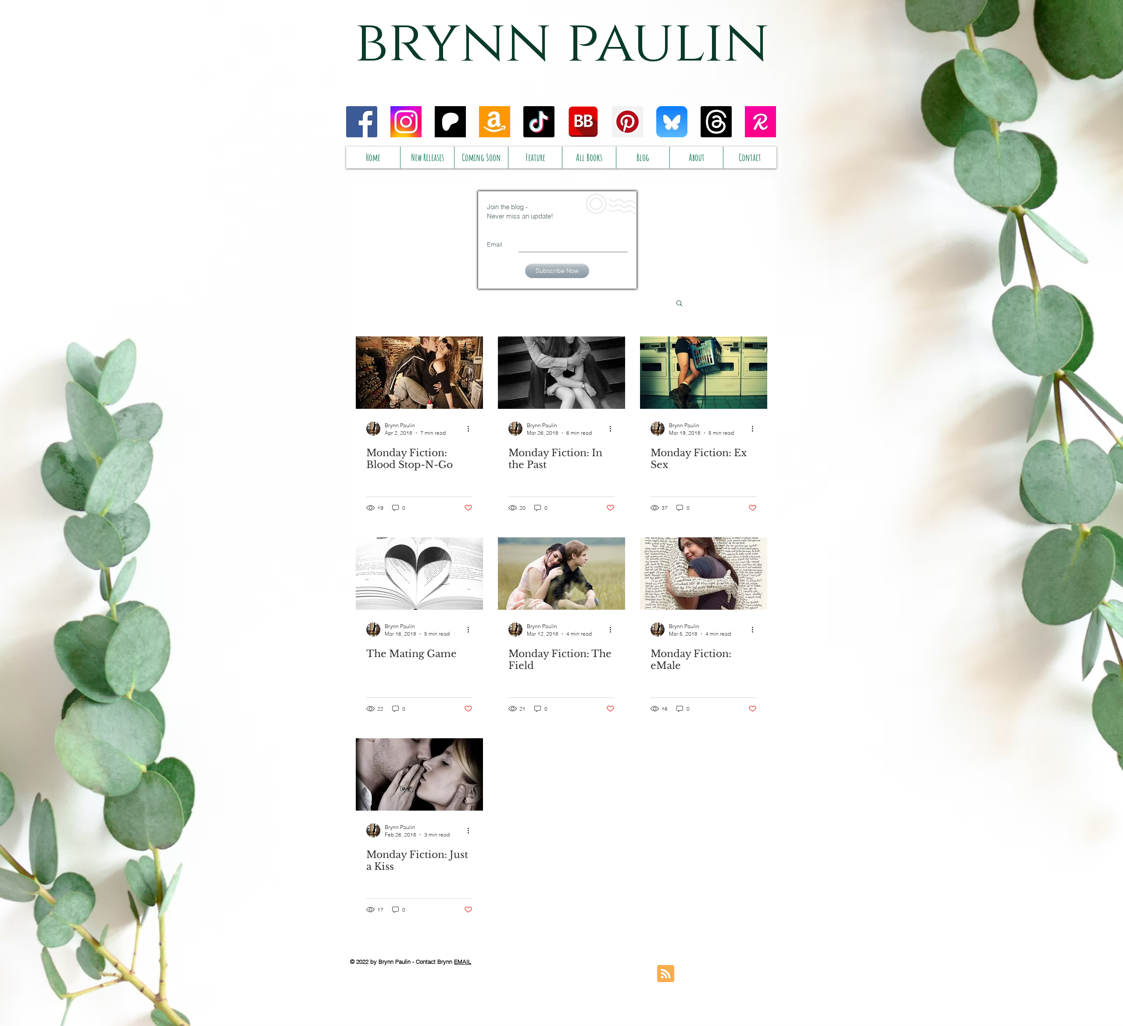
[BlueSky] (671, 121)
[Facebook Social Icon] (361, 121)
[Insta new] (406, 121)
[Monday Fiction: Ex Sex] (703, 372)
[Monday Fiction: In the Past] (561, 372)
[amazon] (494, 121)
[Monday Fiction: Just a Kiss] (419, 774)
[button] (679, 303)
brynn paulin (561, 43)
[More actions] (471, 428)
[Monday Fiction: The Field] (561, 573)
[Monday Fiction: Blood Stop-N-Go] (419, 372)
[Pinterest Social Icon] (627, 121)
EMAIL (462, 961)
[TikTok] (538, 121)
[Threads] (716, 121)
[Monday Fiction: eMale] (703, 573)
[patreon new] (450, 121)
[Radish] (760, 121)
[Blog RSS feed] (665, 974)
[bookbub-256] (583, 121)
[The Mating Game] (419, 573)
